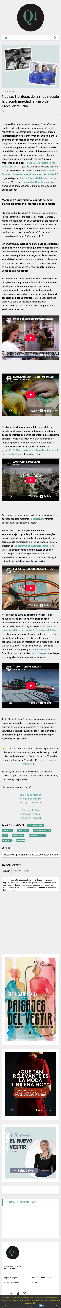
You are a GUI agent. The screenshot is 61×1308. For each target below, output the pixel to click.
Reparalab (35, 519)
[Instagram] (11, 1293)
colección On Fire (11, 450)
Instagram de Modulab (30, 798)
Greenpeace (44, 653)
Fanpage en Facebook (30, 802)
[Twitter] (24, 1293)
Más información (48, 1306)
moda (21, 91)
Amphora (16, 454)
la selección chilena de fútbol (35, 450)
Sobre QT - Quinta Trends (40, 1278)
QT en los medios (11, 1282)
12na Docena (42, 182)
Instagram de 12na (30, 814)
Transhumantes (38, 649)
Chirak (17, 649)
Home (4, 91)
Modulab (28, 182)
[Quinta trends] (30, 31)
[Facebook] (5, 1293)
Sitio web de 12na (30, 810)
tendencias (12, 91)
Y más (58, 1306)
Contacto (34, 1282)
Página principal (10, 1278)
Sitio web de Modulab (30, 794)
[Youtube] (18, 1293)
